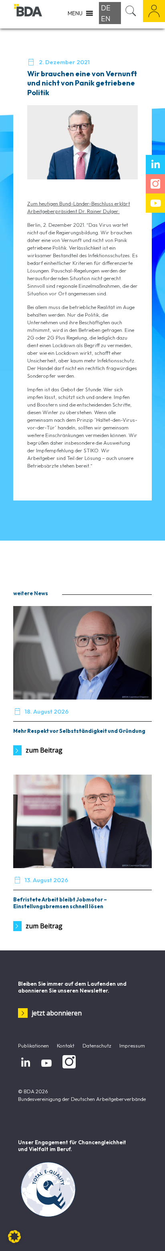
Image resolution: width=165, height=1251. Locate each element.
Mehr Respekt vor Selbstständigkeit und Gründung (79, 731)
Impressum (132, 1045)
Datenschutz (96, 1045)
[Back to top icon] (148, 1234)
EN (106, 18)
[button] (14, 1236)
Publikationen (33, 1045)
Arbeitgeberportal (154, 11)
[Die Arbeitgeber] (28, 14)
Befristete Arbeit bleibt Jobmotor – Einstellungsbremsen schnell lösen (60, 902)
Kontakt (65, 1045)
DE (106, 7)
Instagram (68, 1069)
